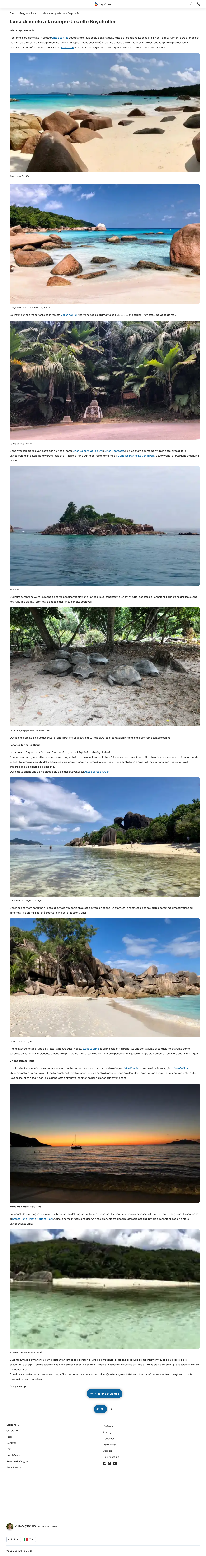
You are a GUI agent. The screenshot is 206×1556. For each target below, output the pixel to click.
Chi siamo (12, 1430)
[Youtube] (115, 1463)
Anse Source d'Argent (97, 771)
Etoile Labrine (90, 1048)
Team (9, 1436)
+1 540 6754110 (25, 1526)
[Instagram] (109, 1463)
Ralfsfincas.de (111, 1456)
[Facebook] (104, 1463)
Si (102, 1409)
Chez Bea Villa (59, 37)
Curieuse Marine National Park (136, 455)
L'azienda (108, 1426)
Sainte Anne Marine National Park (32, 1218)
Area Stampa (13, 1467)
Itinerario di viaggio (107, 1393)
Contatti (11, 1442)
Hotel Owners (14, 1455)
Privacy (107, 1432)
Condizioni (109, 1438)
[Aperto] (7, 4)
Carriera (107, 1450)
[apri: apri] (198, 4)
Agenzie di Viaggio (17, 1461)
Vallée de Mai (69, 314)
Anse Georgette (114, 450)
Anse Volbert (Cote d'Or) (88, 450)
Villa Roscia (131, 1068)
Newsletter (109, 1444)
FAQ (8, 1449)
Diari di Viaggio (19, 13)
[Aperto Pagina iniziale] (103, 4)
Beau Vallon (181, 1068)
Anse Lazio (67, 47)
